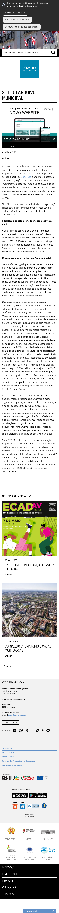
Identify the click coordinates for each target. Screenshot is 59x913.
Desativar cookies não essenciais (22, 26)
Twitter (27, 730)
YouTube (43, 731)
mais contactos (11, 722)
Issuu (37, 730)
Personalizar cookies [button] (15, 12)
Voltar (9, 666)
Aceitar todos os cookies (17, 19)
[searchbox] (29, 52)
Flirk (48, 730)
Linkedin (14, 730)
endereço (26, 176)
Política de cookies (28, 6)
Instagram (21, 730)
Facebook (32, 730)
